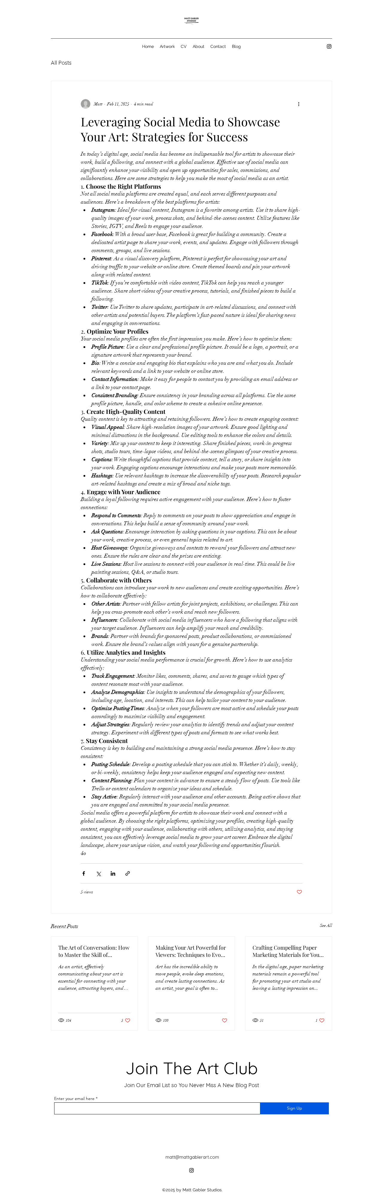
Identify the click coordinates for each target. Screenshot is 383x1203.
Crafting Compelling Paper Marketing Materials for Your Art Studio (287, 951)
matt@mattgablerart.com (192, 1157)
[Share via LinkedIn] (113, 873)
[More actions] (298, 104)
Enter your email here (74, 1098)
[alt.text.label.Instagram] (329, 46)
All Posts (61, 62)
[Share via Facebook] (83, 873)
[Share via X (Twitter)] (98, 873)
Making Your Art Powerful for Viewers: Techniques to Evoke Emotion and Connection (191, 951)
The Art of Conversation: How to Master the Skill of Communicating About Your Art (94, 951)
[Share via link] (127, 873)
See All (326, 925)
